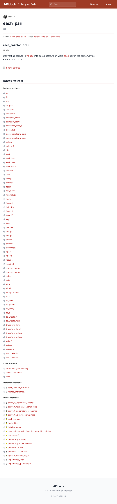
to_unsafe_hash (13, 321)
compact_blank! (13, 122)
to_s (8, 313)
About (108, 4)
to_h (8, 296)
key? (8, 219)
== (7, 93)
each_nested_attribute (18, 388)
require (9, 260)
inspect (9, 211)
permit (9, 239)
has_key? (10, 191)
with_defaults (12, 353)
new (8, 376)
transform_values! (14, 337)
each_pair (10, 162)
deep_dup (10, 130)
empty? (9, 170)
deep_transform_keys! (16, 138)
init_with (10, 207)
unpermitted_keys (16, 460)
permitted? (11, 248)
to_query (10, 309)
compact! (10, 113)
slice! (8, 288)
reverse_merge (13, 268)
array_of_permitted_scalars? (21, 403)
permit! (9, 244)
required (10, 264)
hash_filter (13, 423)
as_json (9, 105)
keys (8, 223)
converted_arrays (14, 126)
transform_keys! (13, 329)
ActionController (41, 37)
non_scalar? (13, 435)
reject (8, 252)
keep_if (9, 215)
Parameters (55, 37)
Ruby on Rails (28, 4)
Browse (94, 4)
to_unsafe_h (11, 317)
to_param (10, 304)
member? (10, 227)
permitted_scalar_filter (18, 451)
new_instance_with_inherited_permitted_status (29, 431)
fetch (8, 187)
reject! (9, 256)
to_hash (10, 300)
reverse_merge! (13, 272)
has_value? (11, 195)
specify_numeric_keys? (18, 455)
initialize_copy (14, 427)
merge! (9, 235)
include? (9, 203)
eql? (8, 174)
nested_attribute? (14, 372)
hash (8, 199)
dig (7, 150)
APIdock (10, 4)
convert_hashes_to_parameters (22, 407)
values (30, 55)
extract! (9, 183)
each (66, 55)
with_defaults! (12, 357)
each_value (11, 166)
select (9, 276)
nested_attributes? (16, 392)
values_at (10, 349)
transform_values (14, 333)
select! (9, 280)
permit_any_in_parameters (20, 443)
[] (7, 97)
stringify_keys (12, 292)
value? (9, 341)
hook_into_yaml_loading (17, 368)
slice (8, 284)
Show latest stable (18, 37)
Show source (13, 67)
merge (9, 231)
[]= (7, 101)
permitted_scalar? (16, 447)
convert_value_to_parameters (21, 415)
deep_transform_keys (16, 134)
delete (9, 142)
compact (10, 109)
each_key (10, 158)
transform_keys (13, 325)
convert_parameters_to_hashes (22, 411)
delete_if (10, 146)
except (9, 178)
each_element (14, 419)
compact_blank (13, 118)
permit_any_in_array (17, 439)
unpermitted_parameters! (19, 464)
